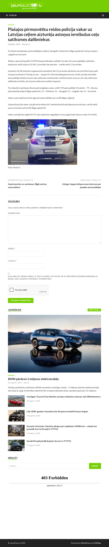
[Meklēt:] (54, 466)
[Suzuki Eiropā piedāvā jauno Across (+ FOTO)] (16, 441)
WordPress (86, 543)
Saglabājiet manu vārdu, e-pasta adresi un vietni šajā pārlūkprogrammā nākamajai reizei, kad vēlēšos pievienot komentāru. (53, 277)
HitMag (98, 543)
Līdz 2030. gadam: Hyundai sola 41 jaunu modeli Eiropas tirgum (57, 411)
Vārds (12, 249)
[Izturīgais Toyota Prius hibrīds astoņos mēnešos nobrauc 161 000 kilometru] (16, 397)
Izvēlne (13, 15)
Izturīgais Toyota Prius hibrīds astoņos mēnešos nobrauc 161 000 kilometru (64, 396)
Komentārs (14, 213)
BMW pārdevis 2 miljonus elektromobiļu (33, 379)
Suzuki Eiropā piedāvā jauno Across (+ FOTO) (49, 441)
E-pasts (12, 261)
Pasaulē (11, 375)
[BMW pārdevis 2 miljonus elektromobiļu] (54, 316)
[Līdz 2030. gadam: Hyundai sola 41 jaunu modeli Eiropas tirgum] (16, 411)
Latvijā (11, 25)
